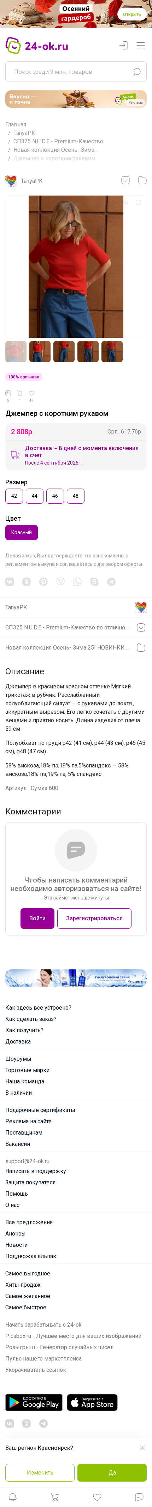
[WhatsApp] (77, 582)
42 (14, 496)
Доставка (18, 1041)
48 (75, 496)
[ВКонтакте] (9, 582)
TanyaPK (24, 133)
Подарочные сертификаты (40, 1110)
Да (112, 1472)
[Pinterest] (43, 582)
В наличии (18, 1092)
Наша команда (24, 1081)
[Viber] (60, 582)
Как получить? (24, 1030)
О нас (12, 1205)
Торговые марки (27, 1070)
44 (34, 496)
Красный (21, 532)
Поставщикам (23, 1132)
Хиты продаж (23, 1284)
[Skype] (94, 582)
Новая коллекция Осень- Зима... (55, 149)
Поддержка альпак (30, 1256)
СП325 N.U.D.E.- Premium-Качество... (59, 141)
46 (55, 496)
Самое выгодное (27, 1273)
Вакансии (17, 1144)
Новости (16, 1245)
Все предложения (29, 1222)
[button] (12, 1499)
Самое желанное (27, 1296)
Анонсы (15, 1233)
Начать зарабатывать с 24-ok (43, 1324)
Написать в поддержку (35, 1171)
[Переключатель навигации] (141, 46)
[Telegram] (111, 582)
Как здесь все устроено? (38, 1007)
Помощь (16, 1193)
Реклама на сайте (28, 1121)
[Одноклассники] (26, 582)
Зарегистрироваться (94, 918)
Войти (37, 918)
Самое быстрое (25, 1307)
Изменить (40, 1472)
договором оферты (119, 564)
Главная (15, 124)
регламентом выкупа (30, 564)
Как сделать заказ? (31, 1019)
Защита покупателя (30, 1182)
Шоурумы (18, 1059)
